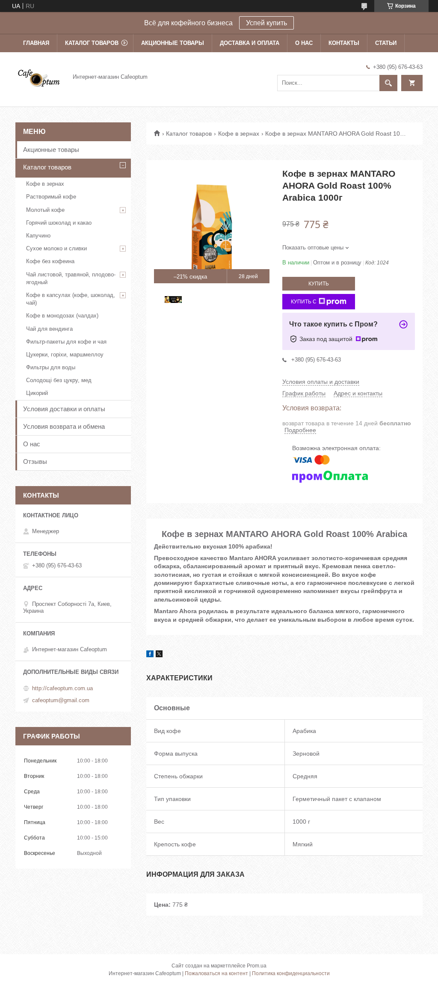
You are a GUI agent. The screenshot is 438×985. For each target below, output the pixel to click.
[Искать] (388, 83)
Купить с (304, 302)
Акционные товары (172, 43)
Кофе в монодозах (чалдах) (62, 315)
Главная (36, 43)
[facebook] (150, 655)
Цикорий (37, 393)
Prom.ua (256, 966)
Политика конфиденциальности (291, 973)
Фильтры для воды (50, 367)
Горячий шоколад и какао (59, 223)
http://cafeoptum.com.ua (62, 688)
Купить (318, 284)
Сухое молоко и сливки (56, 248)
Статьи (386, 43)
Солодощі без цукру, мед (59, 380)
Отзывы (35, 461)
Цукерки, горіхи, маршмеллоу (65, 354)
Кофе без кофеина (50, 261)
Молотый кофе (45, 210)
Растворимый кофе (51, 196)
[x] (159, 655)
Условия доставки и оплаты (64, 408)
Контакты (343, 43)
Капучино (38, 235)
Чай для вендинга (49, 329)
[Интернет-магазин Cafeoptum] (38, 76)
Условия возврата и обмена (64, 426)
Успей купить (266, 23)
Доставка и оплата (249, 43)
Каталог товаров (91, 43)
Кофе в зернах (238, 133)
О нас (304, 43)
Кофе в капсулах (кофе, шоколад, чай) (70, 299)
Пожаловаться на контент (216, 973)
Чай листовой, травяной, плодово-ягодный (70, 278)
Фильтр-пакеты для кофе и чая (66, 341)
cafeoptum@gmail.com (60, 700)
